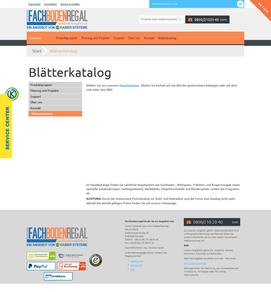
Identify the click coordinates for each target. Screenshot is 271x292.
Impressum (136, 265)
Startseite (34, 4)
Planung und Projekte (95, 38)
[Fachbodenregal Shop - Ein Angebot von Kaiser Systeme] (57, 19)
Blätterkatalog (167, 38)
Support (119, 38)
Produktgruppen (66, 38)
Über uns (134, 38)
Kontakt (149, 38)
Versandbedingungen (195, 263)
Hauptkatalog (129, 85)
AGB (132, 269)
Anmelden (50, 4)
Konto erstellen (70, 4)
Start (37, 50)
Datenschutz (136, 261)
